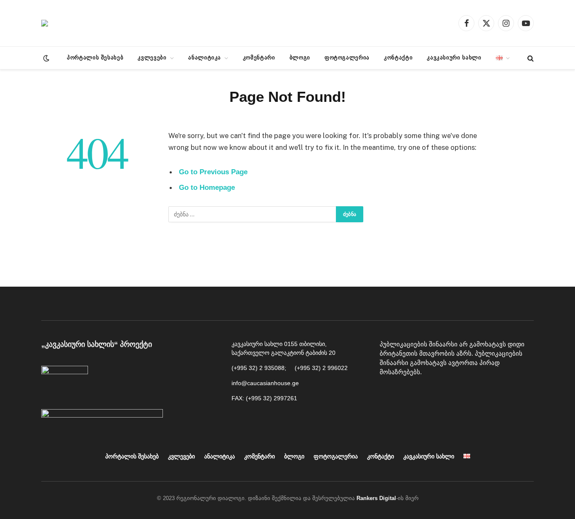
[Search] (530, 57)
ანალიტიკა (204, 57)
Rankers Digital (376, 498)
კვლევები (152, 57)
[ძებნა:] (252, 214)
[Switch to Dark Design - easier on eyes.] (45, 58)
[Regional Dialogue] (44, 23)
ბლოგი (300, 57)
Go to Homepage (207, 188)
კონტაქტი (398, 57)
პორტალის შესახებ (95, 57)
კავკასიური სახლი (454, 57)
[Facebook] (388, 393)
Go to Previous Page (213, 172)
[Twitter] (445, 393)
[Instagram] (426, 393)
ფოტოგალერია (347, 57)
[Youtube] (407, 393)
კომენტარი (259, 57)
